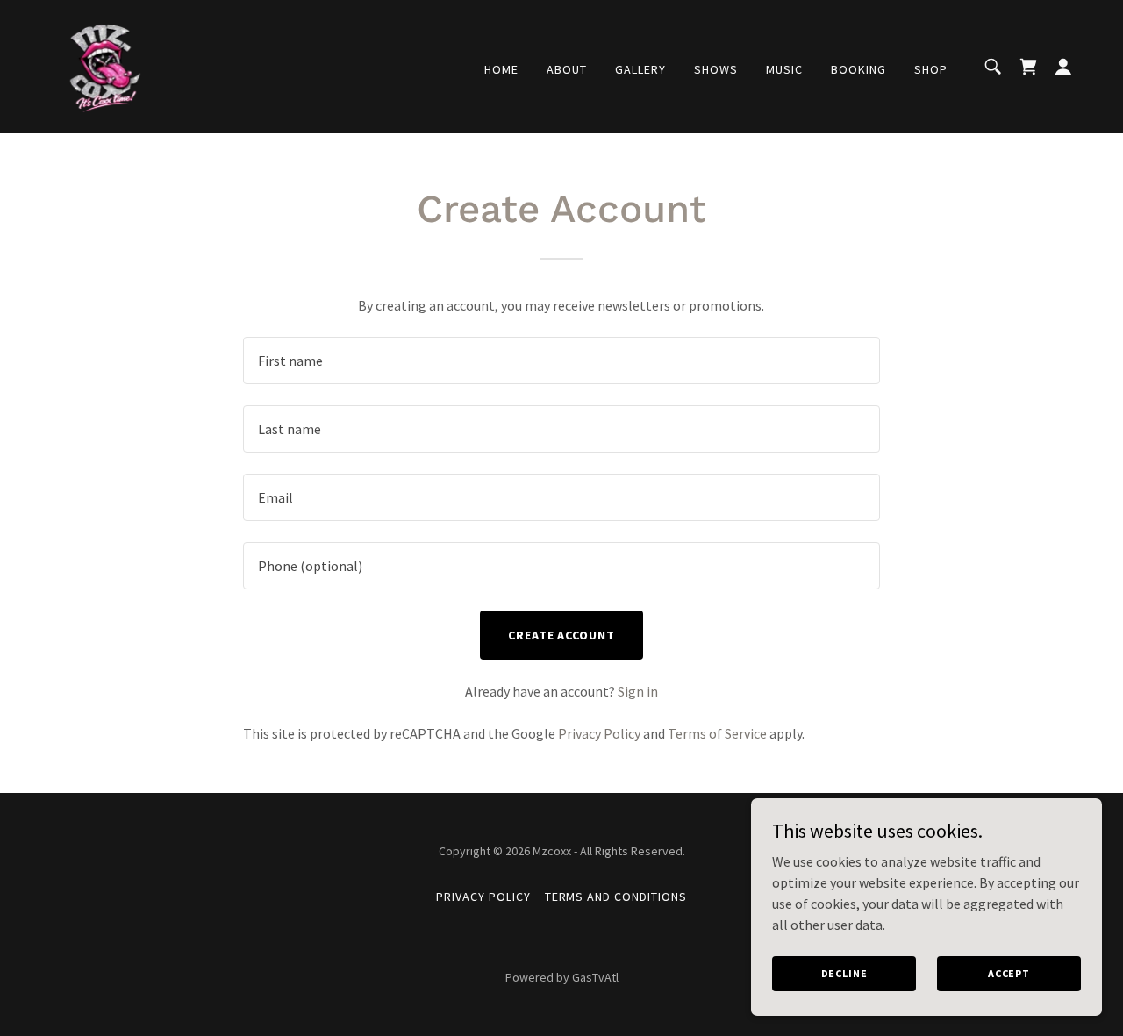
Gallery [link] (640, 69)
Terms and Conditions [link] (616, 896)
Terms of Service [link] (717, 733)
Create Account (562, 635)
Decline (844, 973)
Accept (1009, 973)
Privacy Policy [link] (599, 733)
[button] (1063, 66)
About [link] (567, 69)
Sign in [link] (638, 691)
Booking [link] (858, 69)
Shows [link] (716, 69)
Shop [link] (931, 69)
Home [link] (501, 69)
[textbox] (561, 360)
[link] (104, 65)
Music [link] (784, 69)
